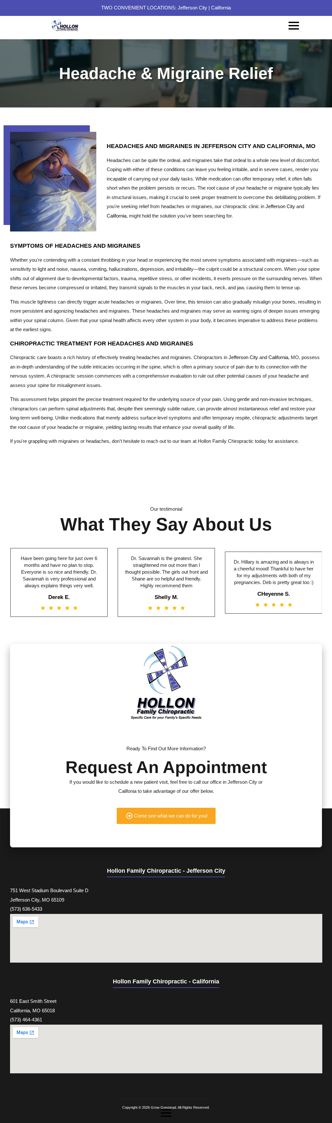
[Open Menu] (294, 25)
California (221, 7)
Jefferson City (192, 7)
